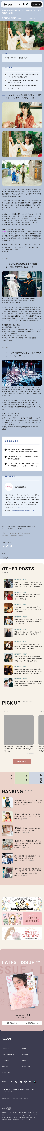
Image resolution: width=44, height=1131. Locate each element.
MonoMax (9, 1117)
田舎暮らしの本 (31, 1117)
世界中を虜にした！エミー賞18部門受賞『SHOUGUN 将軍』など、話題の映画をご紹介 (23, 451)
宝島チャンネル (6, 1112)
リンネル (13, 1115)
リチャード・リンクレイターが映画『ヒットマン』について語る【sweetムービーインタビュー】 (23, 465)
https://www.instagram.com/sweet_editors (22, 510)
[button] (3, 992)
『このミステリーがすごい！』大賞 (21, 1120)
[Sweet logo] (7, 4)
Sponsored (30, 753)
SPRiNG (27, 1115)
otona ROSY (20, 1115)
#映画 (4, 557)
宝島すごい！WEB (6, 1120)
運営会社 (22, 1089)
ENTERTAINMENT (9, 18)
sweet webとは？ (6, 1089)
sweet (29, 1112)
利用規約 (15, 1089)
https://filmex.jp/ (8, 340)
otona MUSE (34, 1115)
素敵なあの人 (5, 1115)
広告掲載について (30, 1089)
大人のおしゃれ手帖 (21, 1112)
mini (34, 1112)
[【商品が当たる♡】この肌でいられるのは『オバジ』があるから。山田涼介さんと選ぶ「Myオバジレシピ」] (19, 732)
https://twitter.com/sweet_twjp (23, 507)
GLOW (3, 1117)
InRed (13, 1112)
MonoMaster (22, 1117)
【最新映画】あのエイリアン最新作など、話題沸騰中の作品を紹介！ (23, 458)
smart (15, 1117)
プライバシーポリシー (9, 1092)
